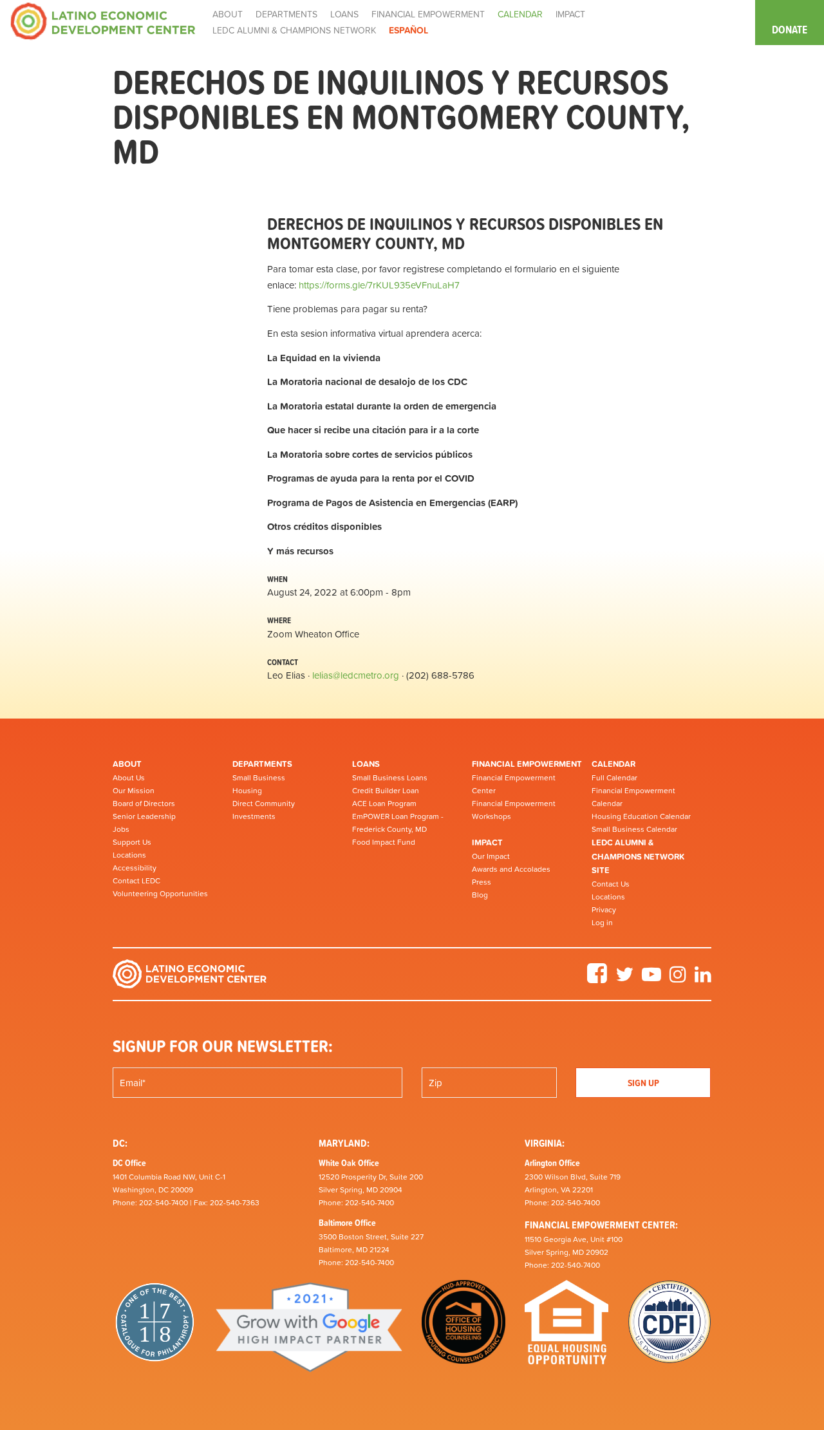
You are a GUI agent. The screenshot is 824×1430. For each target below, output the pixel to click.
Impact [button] (570, 14)
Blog (480, 895)
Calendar (613, 764)
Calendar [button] (520, 14)
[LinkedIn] (703, 978)
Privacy (604, 910)
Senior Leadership (144, 816)
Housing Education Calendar (641, 816)
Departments (262, 764)
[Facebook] (597, 978)
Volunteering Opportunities (160, 893)
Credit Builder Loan (385, 790)
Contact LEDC (136, 881)
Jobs (121, 829)
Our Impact (491, 856)
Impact (487, 842)
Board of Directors (144, 803)
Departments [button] (286, 14)
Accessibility (134, 868)
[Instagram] (678, 978)
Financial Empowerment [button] (428, 14)
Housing (247, 790)
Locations (129, 855)
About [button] (227, 14)
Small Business (258, 778)
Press (481, 882)
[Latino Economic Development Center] (103, 20)
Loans (366, 764)
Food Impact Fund (383, 842)
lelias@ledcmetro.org (355, 675)
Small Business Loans (389, 778)
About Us (129, 778)
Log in (602, 922)
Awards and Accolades (511, 869)
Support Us (132, 842)
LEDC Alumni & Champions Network (294, 30)
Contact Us (611, 884)
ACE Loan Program (384, 803)
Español (408, 30)
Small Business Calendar (634, 829)
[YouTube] (651, 978)
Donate (789, 29)
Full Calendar (614, 778)
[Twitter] (624, 978)
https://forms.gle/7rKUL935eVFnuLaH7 (379, 285)
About (127, 764)
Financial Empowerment (527, 764)
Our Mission (133, 790)
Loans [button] (344, 14)
